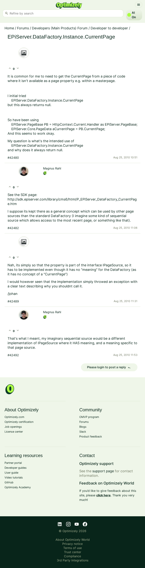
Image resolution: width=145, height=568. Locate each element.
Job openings (13, 426)
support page (103, 471)
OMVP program (89, 416)
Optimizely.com (14, 416)
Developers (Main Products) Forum (60, 28)
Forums (23, 28)
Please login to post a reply (108, 367)
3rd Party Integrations (72, 560)
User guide (11, 472)
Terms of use (72, 548)
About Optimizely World (73, 539)
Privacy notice (72, 544)
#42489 (13, 301)
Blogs (82, 426)
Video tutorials (14, 477)
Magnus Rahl (52, 168)
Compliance (72, 556)
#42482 (13, 228)
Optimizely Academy (18, 487)
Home (9, 28)
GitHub (9, 482)
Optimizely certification (19, 421)
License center (14, 431)
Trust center (72, 552)
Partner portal (13, 462)
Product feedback (90, 436)
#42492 (13, 355)
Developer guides (16, 467)
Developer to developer (109, 28)
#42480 (13, 157)
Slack (82, 431)
